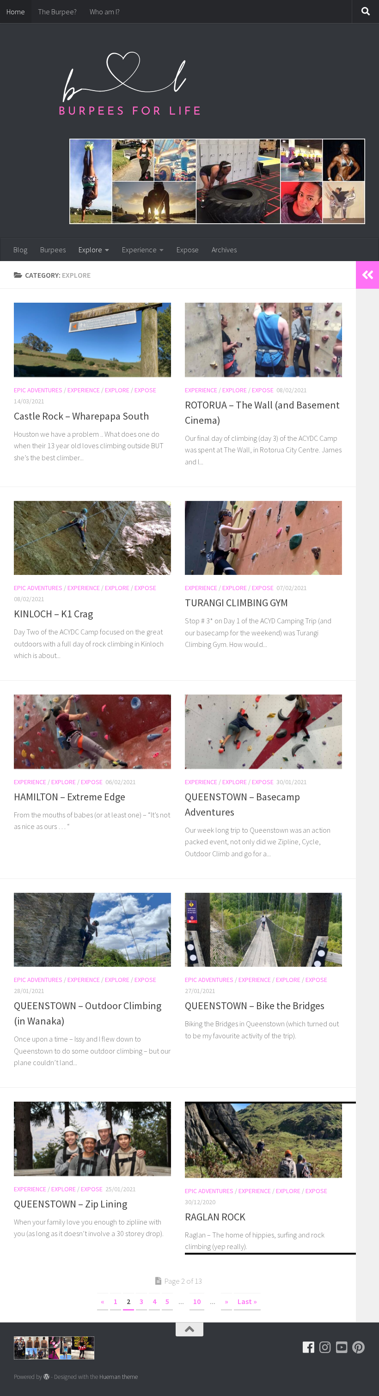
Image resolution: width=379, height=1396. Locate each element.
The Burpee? (57, 11)
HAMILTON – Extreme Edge (69, 796)
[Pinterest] (358, 1347)
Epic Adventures (38, 390)
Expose (188, 249)
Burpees (53, 249)
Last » (247, 1301)
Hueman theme (118, 1377)
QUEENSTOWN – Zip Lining (70, 1203)
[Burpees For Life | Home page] (129, 88)
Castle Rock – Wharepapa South (81, 415)
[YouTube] (342, 1347)
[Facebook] (308, 1347)
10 (197, 1301)
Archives (224, 249)
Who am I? (105, 11)
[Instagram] (325, 1347)
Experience (139, 249)
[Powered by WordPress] (46, 1377)
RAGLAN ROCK (215, 1216)
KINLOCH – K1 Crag (53, 613)
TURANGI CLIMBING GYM (236, 602)
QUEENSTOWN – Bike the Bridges (254, 1005)
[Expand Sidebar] (367, 275)
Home (15, 11)
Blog (20, 249)
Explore (90, 249)
